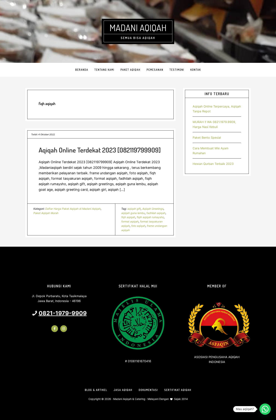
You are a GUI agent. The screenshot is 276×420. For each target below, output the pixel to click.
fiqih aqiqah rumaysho (150, 217)
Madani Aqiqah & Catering (129, 398)
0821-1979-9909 (63, 313)
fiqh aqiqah (128, 217)
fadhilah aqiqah (155, 213)
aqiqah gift (134, 208)
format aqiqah (130, 221)
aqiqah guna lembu (133, 213)
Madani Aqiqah (138, 27)
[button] (265, 409)
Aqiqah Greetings (153, 208)
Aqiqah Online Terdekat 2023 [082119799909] (100, 150)
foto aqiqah (138, 225)
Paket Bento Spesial (207, 137)
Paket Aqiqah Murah (45, 213)
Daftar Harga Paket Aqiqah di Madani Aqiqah (73, 208)
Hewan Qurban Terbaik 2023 (213, 164)
